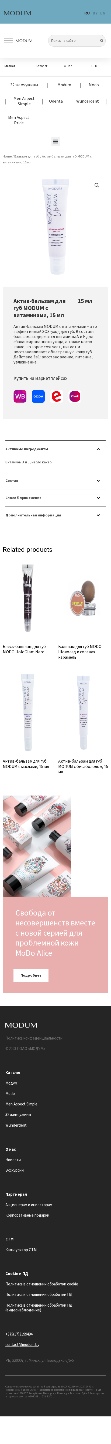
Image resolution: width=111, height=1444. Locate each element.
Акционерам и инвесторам (28, 1205)
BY (95, 13)
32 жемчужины (24, 85)
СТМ (94, 66)
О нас (68, 66)
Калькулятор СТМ (21, 1250)
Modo (94, 85)
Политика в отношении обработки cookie (41, 1284)
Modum (64, 85)
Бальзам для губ (26, 156)
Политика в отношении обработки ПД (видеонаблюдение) (38, 1308)
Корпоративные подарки (27, 1215)
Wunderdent (87, 101)
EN (103, 13)
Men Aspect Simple (24, 101)
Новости (13, 1160)
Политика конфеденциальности (34, 1038)
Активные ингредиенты (26, 449)
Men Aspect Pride (18, 120)
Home (7, 156)
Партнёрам (16, 1194)
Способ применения (23, 497)
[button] (55, 141)
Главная (9, 66)
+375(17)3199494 (19, 1334)
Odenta (56, 101)
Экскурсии (14, 1170)
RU (87, 13)
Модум (11, 1083)
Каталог (41, 66)
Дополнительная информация (33, 515)
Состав (11, 480)
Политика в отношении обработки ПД (38, 1294)
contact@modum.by (22, 1345)
